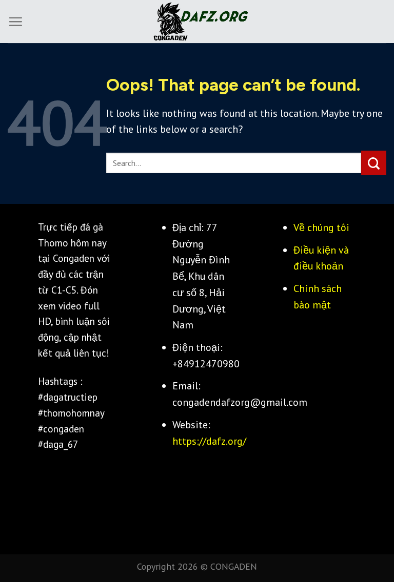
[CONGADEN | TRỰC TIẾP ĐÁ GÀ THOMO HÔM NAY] (197, 22)
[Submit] (373, 163)
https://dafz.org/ (209, 440)
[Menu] (15, 21)
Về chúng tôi (321, 227)
